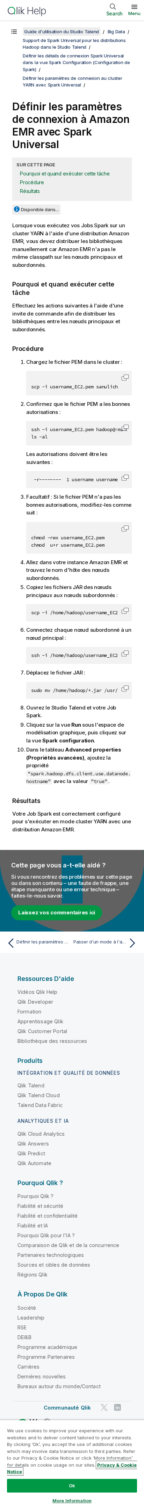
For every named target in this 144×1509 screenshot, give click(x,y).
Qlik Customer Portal (42, 1031)
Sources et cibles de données (53, 1265)
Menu (134, 13)
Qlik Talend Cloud (38, 1095)
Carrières (28, 1367)
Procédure (32, 182)
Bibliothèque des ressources (52, 1041)
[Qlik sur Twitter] (104, 1407)
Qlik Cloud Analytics (41, 1134)
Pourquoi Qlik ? (35, 1196)
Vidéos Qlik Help (37, 992)
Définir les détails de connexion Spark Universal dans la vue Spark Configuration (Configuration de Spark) (76, 62)
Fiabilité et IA (32, 1225)
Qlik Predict (31, 1153)
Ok (72, 1485)
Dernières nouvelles (41, 1376)
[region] (72, 1464)
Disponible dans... (40, 209)
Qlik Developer (35, 1002)
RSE (22, 1327)
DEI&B (24, 1337)
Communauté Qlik (67, 1407)
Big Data (116, 31)
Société (26, 1308)
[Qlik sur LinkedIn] (117, 1407)
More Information (72, 1500)
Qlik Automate (34, 1163)
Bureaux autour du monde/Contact (59, 1386)
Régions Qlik (32, 1275)
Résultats (30, 191)
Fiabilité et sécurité (40, 1206)
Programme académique (47, 1347)
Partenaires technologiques (50, 1255)
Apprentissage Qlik (40, 1021)
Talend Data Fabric (40, 1105)
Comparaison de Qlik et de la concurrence (68, 1245)
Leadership (31, 1318)
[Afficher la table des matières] (14, 31)
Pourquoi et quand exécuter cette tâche (65, 173)
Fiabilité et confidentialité (47, 1216)
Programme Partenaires (46, 1357)
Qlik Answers (33, 1144)
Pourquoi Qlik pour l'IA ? (46, 1235)
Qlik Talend (30, 1085)
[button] (125, 377)
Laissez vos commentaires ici (56, 912)
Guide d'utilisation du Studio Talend (61, 31)
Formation (29, 1012)
